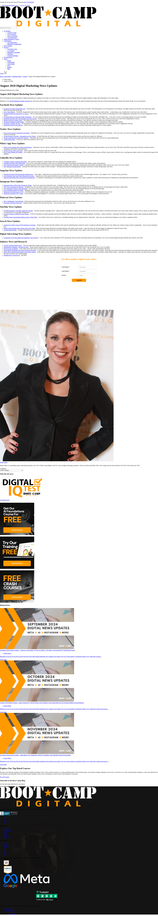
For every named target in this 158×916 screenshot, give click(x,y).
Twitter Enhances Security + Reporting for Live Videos (20, 136)
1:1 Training (10, 51)
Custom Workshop (12, 55)
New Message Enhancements (12, 166)
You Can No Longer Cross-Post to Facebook (17, 133)
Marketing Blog (16, 76)
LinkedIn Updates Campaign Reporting (15, 161)
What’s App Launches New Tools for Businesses (18, 147)
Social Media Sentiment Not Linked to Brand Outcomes (20, 250)
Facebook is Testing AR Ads (12, 123)
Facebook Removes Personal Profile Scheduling (17, 117)
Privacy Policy (8, 909)
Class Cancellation (9, 910)
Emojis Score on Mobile (11, 248)
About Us (6, 829)
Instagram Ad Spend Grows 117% (13, 192)
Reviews (6, 847)
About (5, 59)
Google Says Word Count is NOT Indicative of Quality (20, 225)
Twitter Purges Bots (9, 139)
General (25, 76)
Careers (6, 835)
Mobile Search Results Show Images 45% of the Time (19, 228)
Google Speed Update (10, 230)
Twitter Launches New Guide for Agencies (16, 138)
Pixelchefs (12, 913)
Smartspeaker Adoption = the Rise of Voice (16, 247)
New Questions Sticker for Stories (13, 190)
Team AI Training (12, 36)
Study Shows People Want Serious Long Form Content (20, 252)
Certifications (7, 41)
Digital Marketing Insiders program (20, 101)
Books (9, 60)
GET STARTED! (29, 2)
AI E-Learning (11, 34)
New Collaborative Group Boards (13, 201)
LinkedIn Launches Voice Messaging (14, 163)
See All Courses (4, 777)
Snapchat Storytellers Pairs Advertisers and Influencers (19, 177)
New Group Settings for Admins (13, 152)
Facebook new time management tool (14, 109)
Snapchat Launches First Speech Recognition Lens (18, 174)
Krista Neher (3, 462)
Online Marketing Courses (11, 39)
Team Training (8, 46)
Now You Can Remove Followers (13, 187)
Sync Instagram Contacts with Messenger (16, 188)
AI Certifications (12, 37)
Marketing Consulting (13, 52)
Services (6, 47)
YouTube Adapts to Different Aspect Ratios (16, 214)
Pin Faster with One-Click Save (13, 203)
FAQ (8, 65)
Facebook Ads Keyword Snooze (13, 125)
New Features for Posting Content (13, 165)
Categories (3, 468)
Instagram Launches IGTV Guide (13, 193)
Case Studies (11, 64)
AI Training (7, 31)
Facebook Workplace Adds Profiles (14, 122)
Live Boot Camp (12, 49)
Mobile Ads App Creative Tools (13, 120)
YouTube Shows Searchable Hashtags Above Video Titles (20, 217)
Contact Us (7, 837)
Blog (8, 69)
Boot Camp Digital (5, 76)
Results (9, 67)
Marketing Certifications (14, 44)
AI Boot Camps (11, 32)
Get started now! (5, 500)
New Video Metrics (9, 112)
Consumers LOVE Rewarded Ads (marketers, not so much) (21, 238)
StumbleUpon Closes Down (12, 255)
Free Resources (8, 57)
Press (5, 843)
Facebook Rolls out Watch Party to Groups (16, 113)
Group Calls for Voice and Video (13, 150)
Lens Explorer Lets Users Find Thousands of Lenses (19, 176)
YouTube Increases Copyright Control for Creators (18, 210)
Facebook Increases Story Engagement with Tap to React (20, 118)
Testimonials (11, 62)
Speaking (10, 54)
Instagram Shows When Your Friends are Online (18, 185)
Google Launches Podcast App (13, 245)
